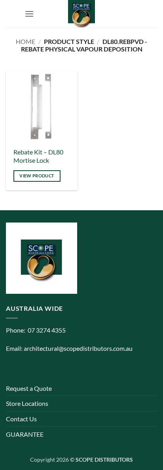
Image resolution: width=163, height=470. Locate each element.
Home (25, 41)
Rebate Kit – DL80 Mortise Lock (38, 156)
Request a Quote (29, 388)
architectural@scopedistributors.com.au (78, 348)
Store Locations (27, 403)
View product (36, 175)
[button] (29, 13)
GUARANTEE (25, 434)
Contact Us (21, 418)
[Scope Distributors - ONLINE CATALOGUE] (81, 14)
